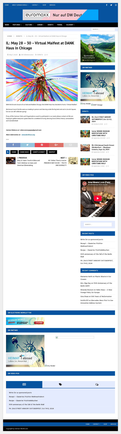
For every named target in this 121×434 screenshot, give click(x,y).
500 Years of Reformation (101, 296)
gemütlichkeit (39, 152)
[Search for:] (103, 29)
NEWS (7, 25)
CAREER (40, 25)
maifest (52, 152)
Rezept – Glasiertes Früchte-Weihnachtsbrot (91, 244)
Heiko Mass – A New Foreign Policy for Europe (96, 291)
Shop (44, 5)
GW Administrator (27, 54)
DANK (14, 152)
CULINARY (69, 25)
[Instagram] (116, 5)
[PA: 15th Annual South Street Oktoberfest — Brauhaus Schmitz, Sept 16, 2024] (85, 147)
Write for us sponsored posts (91, 239)
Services (52, 5)
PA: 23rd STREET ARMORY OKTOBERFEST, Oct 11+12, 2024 (102, 119)
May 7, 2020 (13, 54)
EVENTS (50, 25)
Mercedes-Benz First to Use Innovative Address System (96, 301)
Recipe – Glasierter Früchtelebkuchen (94, 250)
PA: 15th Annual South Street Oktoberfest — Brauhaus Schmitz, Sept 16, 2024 (103, 147)
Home (7, 5)
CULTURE (28, 25)
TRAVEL (59, 25)
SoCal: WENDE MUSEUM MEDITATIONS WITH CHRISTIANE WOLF (101, 133)
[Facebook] (107, 5)
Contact (35, 5)
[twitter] (111, 5)
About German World (19, 5)
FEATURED (16, 25)
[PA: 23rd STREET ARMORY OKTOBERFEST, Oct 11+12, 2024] (85, 119)
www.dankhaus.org (28, 135)
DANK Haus (24, 152)
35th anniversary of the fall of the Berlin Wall (26, 404)
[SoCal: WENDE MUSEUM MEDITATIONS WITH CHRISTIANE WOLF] (85, 133)
